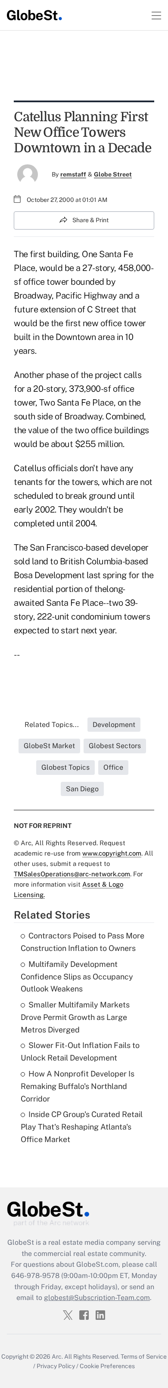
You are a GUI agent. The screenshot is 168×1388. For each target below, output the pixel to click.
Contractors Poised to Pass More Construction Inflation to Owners (82, 942)
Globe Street (113, 174)
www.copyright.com (111, 853)
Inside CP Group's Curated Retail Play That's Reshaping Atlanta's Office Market (82, 1127)
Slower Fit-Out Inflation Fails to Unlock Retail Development (80, 1051)
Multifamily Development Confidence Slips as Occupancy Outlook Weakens (77, 977)
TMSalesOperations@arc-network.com (72, 874)
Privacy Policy (56, 1366)
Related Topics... (52, 725)
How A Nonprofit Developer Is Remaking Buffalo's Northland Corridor (77, 1086)
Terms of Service (144, 1356)
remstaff (73, 174)
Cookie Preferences (107, 1366)
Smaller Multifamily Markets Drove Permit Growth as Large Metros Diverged (75, 1017)
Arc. (57, 1356)
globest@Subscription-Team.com (97, 1298)
